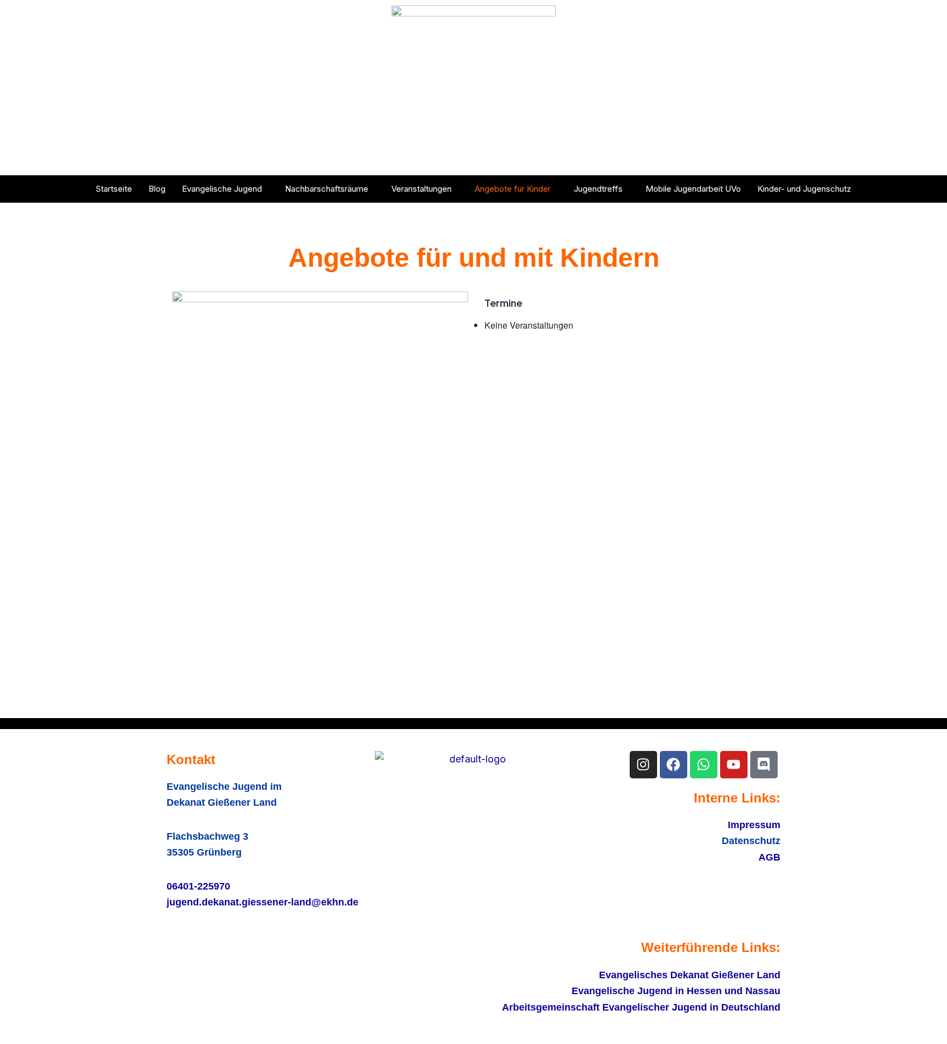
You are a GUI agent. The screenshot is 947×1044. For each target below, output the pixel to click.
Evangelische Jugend (222, 188)
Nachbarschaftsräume (326, 188)
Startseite (114, 188)
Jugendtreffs (598, 188)
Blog (157, 188)
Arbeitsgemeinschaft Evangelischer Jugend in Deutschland (641, 1007)
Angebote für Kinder (513, 188)
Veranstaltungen (421, 188)
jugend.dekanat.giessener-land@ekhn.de (262, 902)
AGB (769, 857)
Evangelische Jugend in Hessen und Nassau (676, 990)
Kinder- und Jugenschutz (804, 188)
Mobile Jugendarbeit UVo (693, 188)
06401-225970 (198, 886)
